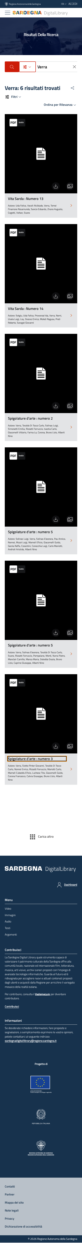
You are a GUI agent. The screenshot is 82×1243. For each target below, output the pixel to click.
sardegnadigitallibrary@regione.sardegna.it (31, 1041)
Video (8, 908)
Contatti (10, 1186)
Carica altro (46, 836)
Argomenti (11, 934)
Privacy (9, 1218)
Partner (9, 1194)
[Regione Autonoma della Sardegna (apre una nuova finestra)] (41, 1147)
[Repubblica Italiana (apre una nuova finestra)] (41, 1116)
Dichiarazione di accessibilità (23, 1226)
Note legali (12, 1210)
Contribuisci (12, 1006)
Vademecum (42, 994)
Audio (8, 921)
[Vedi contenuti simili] (70, 186)
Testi (7, 928)
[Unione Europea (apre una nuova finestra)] (41, 1084)
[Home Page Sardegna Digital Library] (40, 13)
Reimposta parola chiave (74, 66)
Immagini (10, 915)
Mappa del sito (14, 1202)
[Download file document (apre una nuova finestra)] (56, 186)
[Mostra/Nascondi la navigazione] (7, 13)
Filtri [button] (14, 96)
